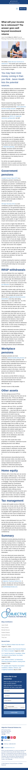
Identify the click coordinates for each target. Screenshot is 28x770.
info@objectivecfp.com (15, 3)
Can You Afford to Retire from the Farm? (13, 644)
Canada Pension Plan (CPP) (9, 178)
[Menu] (17, 9)
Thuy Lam (4, 637)
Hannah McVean (6, 635)
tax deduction (5, 284)
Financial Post (10, 38)
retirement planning (8, 146)
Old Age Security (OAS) (8, 204)
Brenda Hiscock (6, 630)
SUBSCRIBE (14, 712)
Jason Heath (4, 37)
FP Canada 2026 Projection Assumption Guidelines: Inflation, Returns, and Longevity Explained (13, 667)
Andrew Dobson (6, 632)
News (23, 38)
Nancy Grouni (5, 627)
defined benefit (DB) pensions (16, 358)
